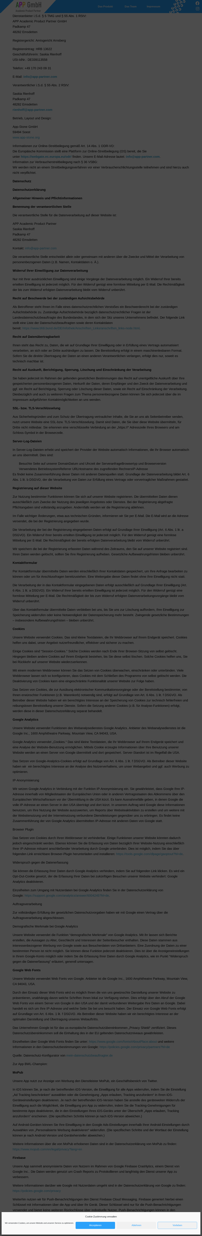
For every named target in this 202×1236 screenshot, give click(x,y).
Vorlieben (177, 1225)
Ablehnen (136, 1225)
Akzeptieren (95, 1225)
